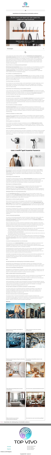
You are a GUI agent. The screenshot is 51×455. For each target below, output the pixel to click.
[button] (25, 10)
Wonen (1, 422)
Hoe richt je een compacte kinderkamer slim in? (35, 388)
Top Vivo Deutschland (31, 446)
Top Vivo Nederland (31, 448)
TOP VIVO (9, 446)
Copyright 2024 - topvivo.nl (25, 453)
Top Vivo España (30, 447)
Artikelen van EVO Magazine (6, 451)
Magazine (9, 448)
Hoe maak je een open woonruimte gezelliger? (35, 418)
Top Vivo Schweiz (30, 449)
